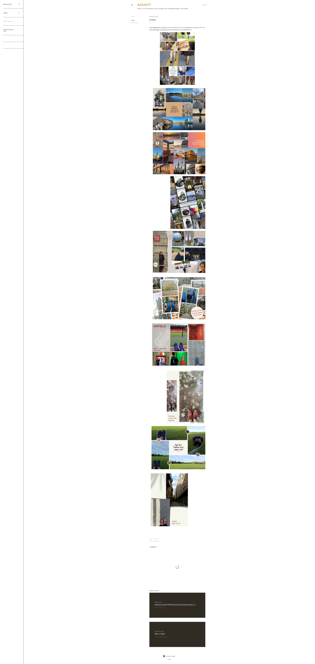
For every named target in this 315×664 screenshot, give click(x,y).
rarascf (144, 4)
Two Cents (184, 8)
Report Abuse (7, 21)
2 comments (162, 607)
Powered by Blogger (170, 656)
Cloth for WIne (147, 8)
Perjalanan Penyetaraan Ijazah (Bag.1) (175, 604)
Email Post (155, 538)
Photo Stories (159, 8)
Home (139, 8)
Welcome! (160, 634)
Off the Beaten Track (172, 8)
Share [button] (132, 16)
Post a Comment (163, 637)
